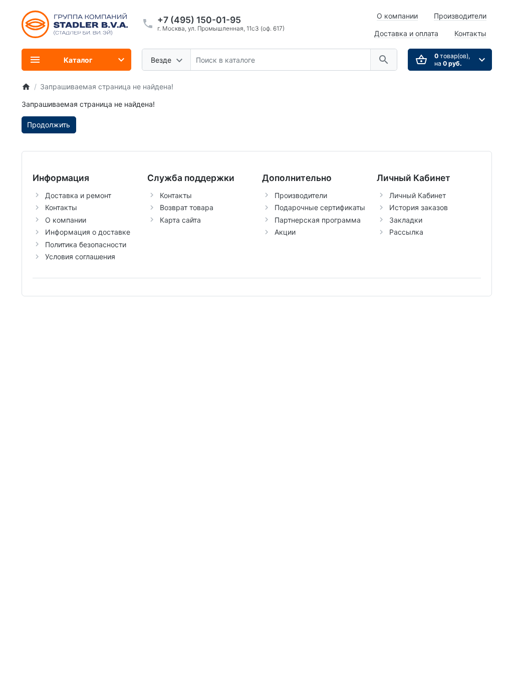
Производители (460, 16)
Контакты (470, 33)
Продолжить (48, 124)
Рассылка (406, 232)
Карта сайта (180, 220)
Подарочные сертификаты (320, 207)
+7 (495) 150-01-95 (199, 20)
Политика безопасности (85, 244)
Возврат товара (186, 207)
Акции (285, 232)
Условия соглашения (80, 256)
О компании (397, 16)
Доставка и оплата (406, 33)
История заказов (418, 207)
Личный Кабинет (417, 195)
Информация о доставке (87, 232)
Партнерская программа (318, 220)
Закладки (405, 220)
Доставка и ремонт (78, 195)
